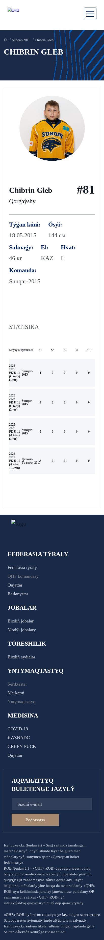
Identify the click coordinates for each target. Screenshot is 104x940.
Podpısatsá (35, 819)
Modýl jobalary (22, 629)
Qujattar (15, 585)
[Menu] (90, 14)
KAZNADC (19, 737)
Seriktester (17, 684)
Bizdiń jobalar (21, 620)
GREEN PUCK (22, 746)
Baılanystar (18, 593)
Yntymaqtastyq (21, 701)
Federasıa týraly (22, 567)
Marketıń (16, 692)
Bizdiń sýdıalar (21, 656)
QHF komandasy (23, 576)
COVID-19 (18, 728)
